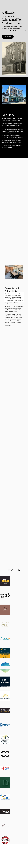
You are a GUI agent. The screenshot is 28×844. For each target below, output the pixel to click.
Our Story (8, 36)
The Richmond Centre (6, 3)
